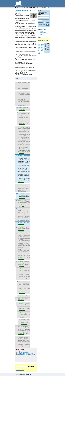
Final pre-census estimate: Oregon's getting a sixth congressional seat (26, 353)
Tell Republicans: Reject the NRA (43, 36)
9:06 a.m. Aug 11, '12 (16, 261)
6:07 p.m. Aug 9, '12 (16, 222)
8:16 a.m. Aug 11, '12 (16, 233)
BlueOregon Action (37, 7)
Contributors (27, 7)
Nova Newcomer (42, 44)
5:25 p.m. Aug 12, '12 (17, 268)
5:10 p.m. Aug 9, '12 (16, 184)
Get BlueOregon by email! (20, 370)
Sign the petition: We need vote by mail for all (23, 352)
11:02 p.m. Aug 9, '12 (17, 193)
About (24, 7)
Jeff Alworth (39, 44)
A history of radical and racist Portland (23, 351)
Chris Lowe (39, 54)
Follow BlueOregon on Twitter (48, 45)
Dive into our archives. (22, 360)
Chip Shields (42, 50)
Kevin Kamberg (39, 53)
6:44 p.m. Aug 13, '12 (18, 281)
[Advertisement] (34, 92)
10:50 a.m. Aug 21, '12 (16, 326)
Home (22, 7)
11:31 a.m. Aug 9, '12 (16, 155)
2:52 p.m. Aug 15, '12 (19, 312)
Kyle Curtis (38, 49)
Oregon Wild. (19, 13)
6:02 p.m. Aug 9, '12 (16, 208)
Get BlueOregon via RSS (48, 51)
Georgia (20, 350)
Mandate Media (23, 374)
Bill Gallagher (39, 51)
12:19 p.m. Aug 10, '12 (16, 227)
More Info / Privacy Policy (28, 374)
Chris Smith (42, 51)
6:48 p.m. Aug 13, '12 (18, 307)
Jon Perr (41, 46)
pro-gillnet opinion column (33, 20)
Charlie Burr (42, 54)
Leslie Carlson (39, 48)
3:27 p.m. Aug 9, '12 (18, 112)
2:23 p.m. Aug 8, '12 (16, 88)
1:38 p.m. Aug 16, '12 (19, 319)
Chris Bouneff (39, 46)
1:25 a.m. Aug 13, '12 (16, 298)
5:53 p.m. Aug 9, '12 (16, 200)
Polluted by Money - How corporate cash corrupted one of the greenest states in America (44, 32)
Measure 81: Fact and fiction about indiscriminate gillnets (25, 11)
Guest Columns (30, 7)
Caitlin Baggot (39, 45)
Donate (34, 7)
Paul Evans (38, 50)
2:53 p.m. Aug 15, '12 (19, 295)
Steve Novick (42, 45)
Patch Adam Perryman (42, 47)
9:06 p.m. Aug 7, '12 (16, 82)
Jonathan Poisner (42, 48)
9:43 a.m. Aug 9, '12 (17, 107)
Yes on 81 (22, 74)
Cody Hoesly (39, 52)
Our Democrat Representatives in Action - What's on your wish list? (44, 34)
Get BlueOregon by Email (48, 49)
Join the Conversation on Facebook (48, 47)
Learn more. (40, 25)
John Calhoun (39, 47)
